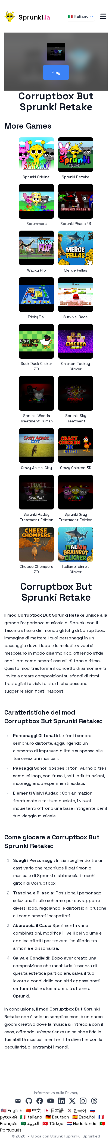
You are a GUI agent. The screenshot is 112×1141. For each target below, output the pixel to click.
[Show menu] (103, 16)
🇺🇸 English (11, 1110)
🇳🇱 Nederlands (81, 1123)
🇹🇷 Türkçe (52, 1123)
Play (56, 72)
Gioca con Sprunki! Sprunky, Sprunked (65, 1136)
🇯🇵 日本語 (54, 1110)
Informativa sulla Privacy (56, 1092)
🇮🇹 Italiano (78, 16)
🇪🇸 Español (83, 1117)
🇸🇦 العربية (30, 1123)
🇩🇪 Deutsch (57, 1117)
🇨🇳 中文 (33, 1110)
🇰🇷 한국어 (76, 1110)
